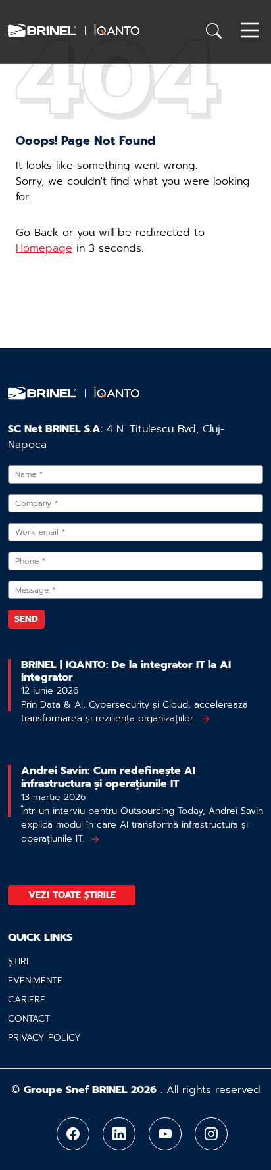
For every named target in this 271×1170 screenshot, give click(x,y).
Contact (29, 1018)
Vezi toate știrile (72, 895)
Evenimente (35, 980)
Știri (18, 961)
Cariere (26, 999)
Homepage (44, 248)
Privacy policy (44, 1038)
